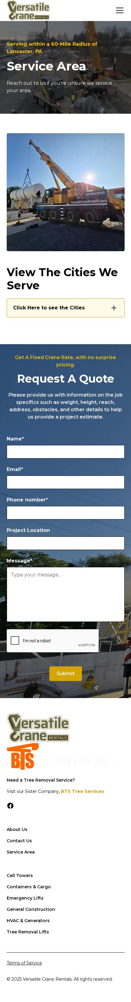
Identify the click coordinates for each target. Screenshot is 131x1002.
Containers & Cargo (29, 887)
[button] (118, 10)
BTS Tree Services (82, 791)
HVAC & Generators (28, 920)
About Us (17, 829)
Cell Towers (20, 875)
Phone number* (27, 500)
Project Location (28, 530)
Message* (19, 561)
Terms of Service (24, 963)
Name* (15, 439)
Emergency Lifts (25, 898)
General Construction (31, 909)
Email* (15, 469)
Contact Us (19, 840)
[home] (28, 10)
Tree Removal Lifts (28, 932)
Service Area (21, 852)
